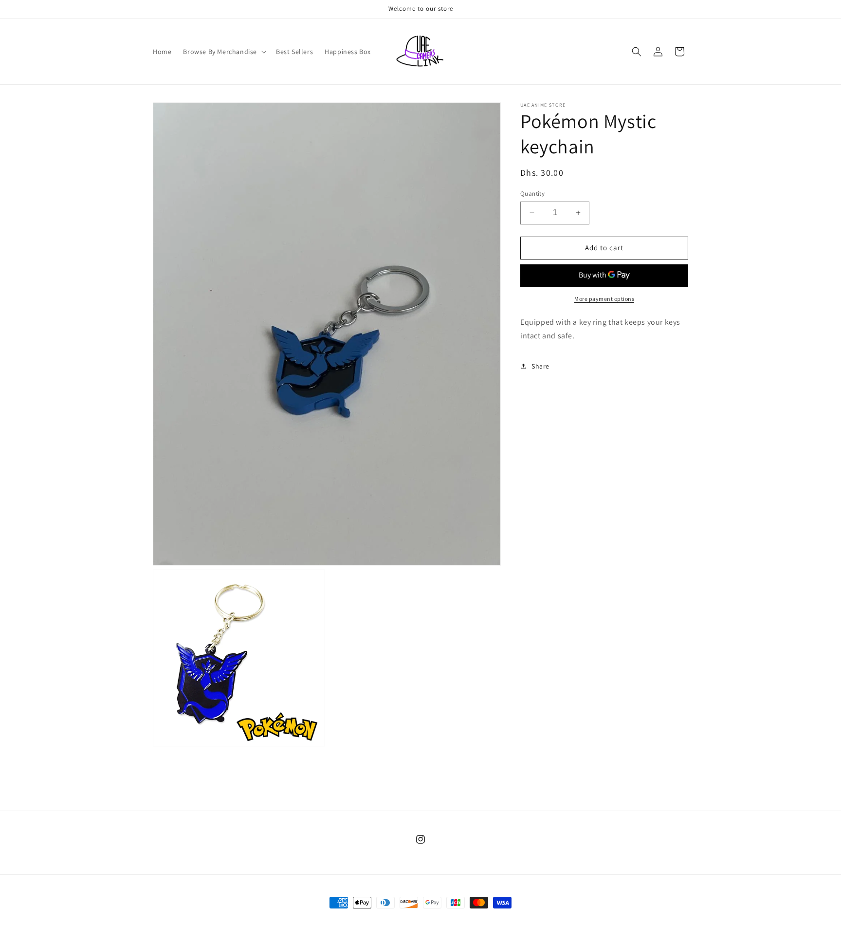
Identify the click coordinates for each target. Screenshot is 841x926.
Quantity (532, 193)
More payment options (604, 298)
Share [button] (540, 365)
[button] (223, 51)
